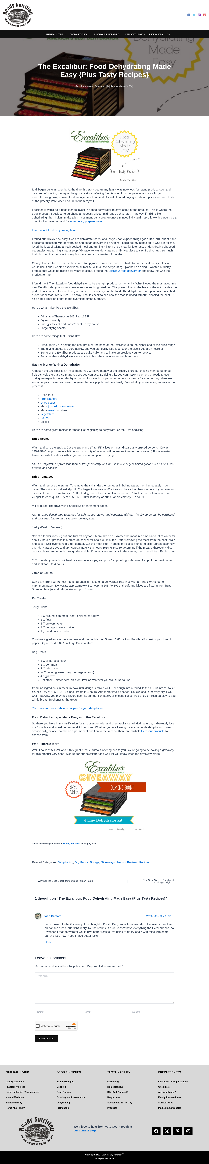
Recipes (144, 862)
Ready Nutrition (71, 843)
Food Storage (64, 1092)
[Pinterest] (204, 14)
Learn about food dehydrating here (54, 230)
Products (112, 1108)
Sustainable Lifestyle (106, 34)
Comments (100, 86)
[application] (64, 34)
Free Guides (156, 34)
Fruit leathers (49, 398)
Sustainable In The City (119, 1102)
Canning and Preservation (71, 1097)
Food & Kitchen (78, 34)
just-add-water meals (61, 406)
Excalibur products (152, 731)
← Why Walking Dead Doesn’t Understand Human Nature (64, 881)
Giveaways (108, 862)
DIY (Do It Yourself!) (117, 1092)
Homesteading (115, 1087)
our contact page (85, 1130)
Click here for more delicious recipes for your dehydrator (67, 708)
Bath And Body (14, 1102)
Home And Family (15, 1108)
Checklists (164, 1087)
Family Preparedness (169, 1097)
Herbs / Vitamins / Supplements (22, 1092)
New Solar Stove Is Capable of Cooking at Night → (158, 881)
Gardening (113, 1081)
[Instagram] (199, 14)
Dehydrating (65, 862)
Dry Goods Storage (87, 862)
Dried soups (48, 402)
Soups (44, 418)
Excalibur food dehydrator (124, 270)
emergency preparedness (86, 221)
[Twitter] (194, 14)
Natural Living (54, 34)
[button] (156, 1131)
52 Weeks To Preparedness (173, 1081)
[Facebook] (188, 14)
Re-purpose (113, 1097)
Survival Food (165, 1102)
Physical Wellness (15, 1087)
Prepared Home (134, 34)
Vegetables (47, 414)
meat (51, 410)
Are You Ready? (167, 1092)
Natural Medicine (15, 1097)
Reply (48, 942)
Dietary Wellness (15, 1081)
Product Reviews (127, 862)
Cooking (61, 1087)
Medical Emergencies (169, 1108)
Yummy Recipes (65, 1081)
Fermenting (63, 1108)
